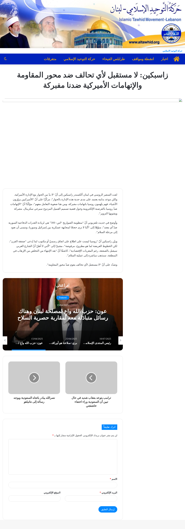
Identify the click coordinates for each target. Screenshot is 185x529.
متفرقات (50, 59)
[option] (63, 314)
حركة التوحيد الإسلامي (79, 59)
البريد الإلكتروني (108, 492)
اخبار (164, 59)
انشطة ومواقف (143, 59)
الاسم (113, 479)
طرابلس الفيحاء (113, 59)
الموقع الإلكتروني (52, 492)
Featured (62, 297)
